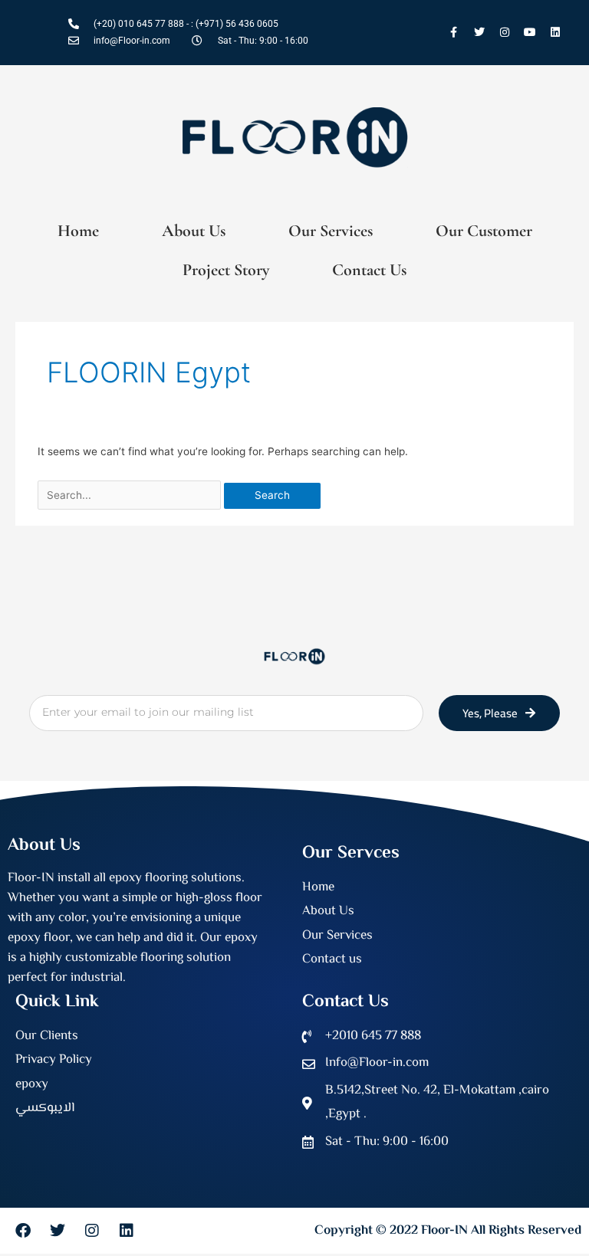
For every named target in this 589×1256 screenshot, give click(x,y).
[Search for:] (131, 495)
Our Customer (484, 231)
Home (78, 231)
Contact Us (369, 270)
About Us (193, 231)
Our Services (330, 231)
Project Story (226, 270)
